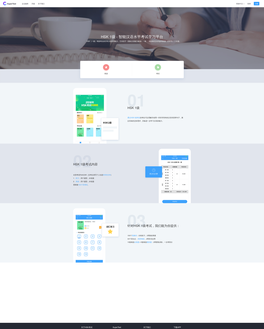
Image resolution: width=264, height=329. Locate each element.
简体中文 (239, 3)
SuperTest (11, 3)
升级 (33, 3)
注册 (256, 4)
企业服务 (25, 3)
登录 (249, 3)
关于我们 (41, 3)
